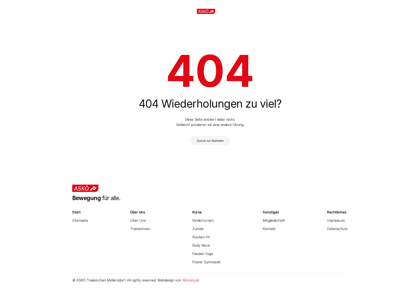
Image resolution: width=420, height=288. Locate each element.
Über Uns (138, 220)
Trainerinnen (140, 228)
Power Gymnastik (206, 262)
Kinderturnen (202, 220)
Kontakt (269, 228)
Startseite (80, 220)
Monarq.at (191, 280)
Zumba (197, 228)
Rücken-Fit (201, 237)
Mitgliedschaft (274, 220)
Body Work (201, 245)
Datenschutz (337, 228)
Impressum (336, 220)
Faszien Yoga (202, 253)
